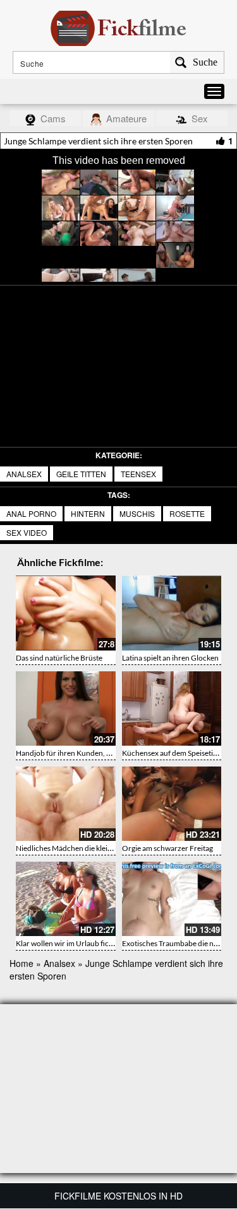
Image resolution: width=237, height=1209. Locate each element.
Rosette (187, 513)
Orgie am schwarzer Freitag (167, 848)
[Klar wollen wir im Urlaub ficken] (66, 899)
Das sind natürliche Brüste (59, 657)
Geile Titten (81, 473)
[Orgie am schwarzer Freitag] (172, 803)
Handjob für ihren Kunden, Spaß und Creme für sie (99, 753)
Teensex (138, 473)
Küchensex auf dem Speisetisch (173, 753)
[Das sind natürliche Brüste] (66, 613)
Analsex (24, 473)
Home (21, 963)
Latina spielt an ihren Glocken (170, 657)
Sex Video (26, 532)
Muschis (137, 513)
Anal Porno (31, 513)
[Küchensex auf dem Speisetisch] (172, 708)
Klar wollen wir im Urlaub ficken (68, 943)
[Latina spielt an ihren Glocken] (172, 613)
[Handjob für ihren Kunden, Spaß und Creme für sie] (66, 708)
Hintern (88, 513)
